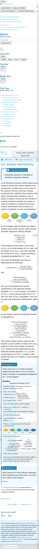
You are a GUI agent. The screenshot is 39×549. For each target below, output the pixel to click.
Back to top (4, 498)
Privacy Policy (21, 537)
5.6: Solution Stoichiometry (9, 487)
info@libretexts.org (15, 541)
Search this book (5, 36)
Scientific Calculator (10, 109)
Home (10, 159)
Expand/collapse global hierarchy (3, 159)
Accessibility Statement (15, 539)
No (12, 516)
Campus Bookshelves (25, 159)
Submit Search (6, 43)
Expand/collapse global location (37, 159)
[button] (7, 123)
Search (4, 546)
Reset (3, 56)
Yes (5, 516)
